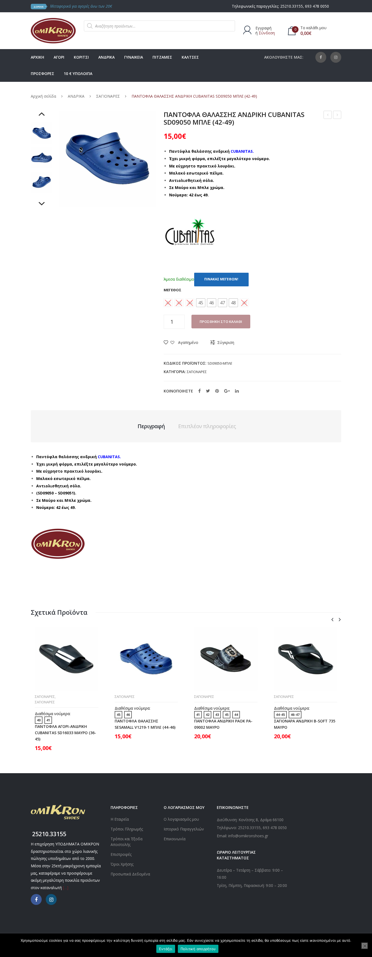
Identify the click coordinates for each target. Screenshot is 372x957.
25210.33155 (291, 6)
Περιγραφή (151, 426)
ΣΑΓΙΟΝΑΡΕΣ (108, 96)
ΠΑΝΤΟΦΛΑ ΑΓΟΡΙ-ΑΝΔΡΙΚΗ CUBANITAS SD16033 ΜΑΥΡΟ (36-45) (65, 733)
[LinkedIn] (237, 391)
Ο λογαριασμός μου (181, 819)
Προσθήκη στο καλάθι (221, 321)
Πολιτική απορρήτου (198, 949)
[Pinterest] (217, 391)
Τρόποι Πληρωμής (127, 829)
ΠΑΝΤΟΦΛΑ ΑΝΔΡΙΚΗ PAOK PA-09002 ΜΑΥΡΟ (223, 724)
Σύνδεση (267, 32)
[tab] (151, 426)
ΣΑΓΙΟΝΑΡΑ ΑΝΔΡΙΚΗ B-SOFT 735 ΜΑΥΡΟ (304, 724)
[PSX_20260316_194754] (42, 133)
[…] (65, 887)
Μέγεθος (172, 289)
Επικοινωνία (174, 838)
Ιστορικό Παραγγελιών (184, 829)
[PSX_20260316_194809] (42, 158)
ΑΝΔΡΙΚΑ (76, 96)
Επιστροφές (121, 854)
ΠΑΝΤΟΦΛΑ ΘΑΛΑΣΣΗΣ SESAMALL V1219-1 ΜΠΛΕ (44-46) (145, 724)
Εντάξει (165, 949)
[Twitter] (208, 391)
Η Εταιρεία (120, 819)
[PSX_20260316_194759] (42, 182)
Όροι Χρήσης (122, 864)
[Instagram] (335, 57)
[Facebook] (320, 57)
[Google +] (227, 391)
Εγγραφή (263, 28)
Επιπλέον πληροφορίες (207, 426)
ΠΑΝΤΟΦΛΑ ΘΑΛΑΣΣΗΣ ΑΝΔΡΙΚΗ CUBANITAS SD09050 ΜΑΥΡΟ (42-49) (328, 115)
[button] (200, 303)
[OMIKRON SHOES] (53, 30)
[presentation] (332, 620)
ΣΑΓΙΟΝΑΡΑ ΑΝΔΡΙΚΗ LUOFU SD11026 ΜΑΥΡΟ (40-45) (337, 115)
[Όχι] (364, 946)
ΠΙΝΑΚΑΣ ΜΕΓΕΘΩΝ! (221, 279)
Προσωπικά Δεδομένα (130, 874)
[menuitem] (37, 57)
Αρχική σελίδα (43, 96)
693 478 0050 (317, 6)
